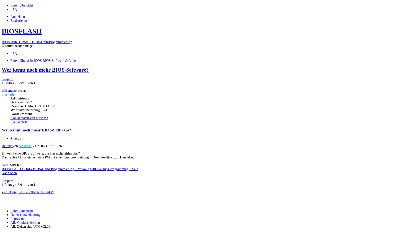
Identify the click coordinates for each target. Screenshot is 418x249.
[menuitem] (21, 5)
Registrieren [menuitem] (18, 20)
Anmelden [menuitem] (17, 17)
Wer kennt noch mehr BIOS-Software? (45, 70)
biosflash (8, 94)
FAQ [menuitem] (13, 53)
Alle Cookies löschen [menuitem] (25, 222)
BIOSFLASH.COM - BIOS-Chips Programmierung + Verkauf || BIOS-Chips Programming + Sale (70, 169)
